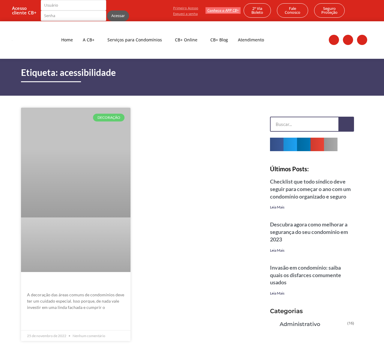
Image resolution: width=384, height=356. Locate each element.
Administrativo (300, 324)
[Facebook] (334, 40)
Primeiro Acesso (185, 8)
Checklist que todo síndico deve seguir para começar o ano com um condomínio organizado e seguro (310, 189)
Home (67, 40)
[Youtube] (362, 40)
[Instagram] (348, 40)
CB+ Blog (219, 40)
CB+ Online (186, 40)
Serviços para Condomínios (134, 40)
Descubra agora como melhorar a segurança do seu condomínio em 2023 (309, 232)
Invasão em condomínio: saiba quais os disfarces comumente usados (305, 275)
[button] (277, 144)
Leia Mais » (37, 321)
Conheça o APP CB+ (223, 10)
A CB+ (88, 40)
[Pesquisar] (345, 124)
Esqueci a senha (185, 13)
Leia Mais (277, 207)
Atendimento (251, 40)
